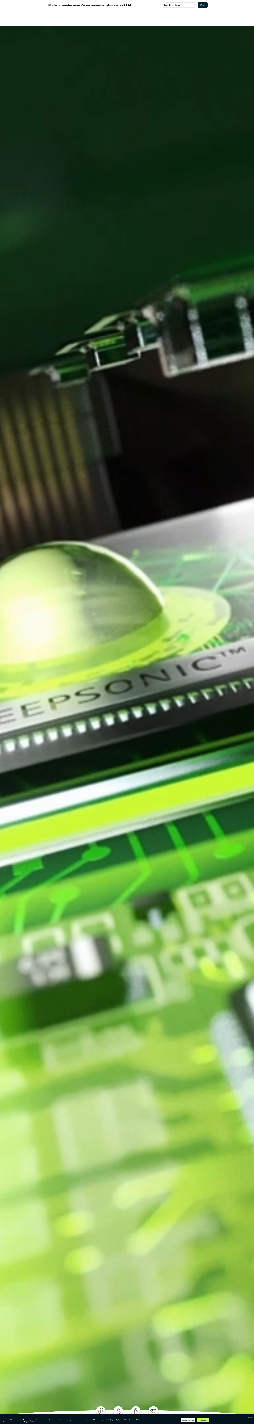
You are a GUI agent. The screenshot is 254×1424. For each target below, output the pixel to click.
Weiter (202, 5)
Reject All (203, 1420)
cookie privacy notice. (28, 1422)
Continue (250, 1417)
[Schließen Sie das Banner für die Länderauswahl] (251, 5)
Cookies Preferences (188, 1420)
